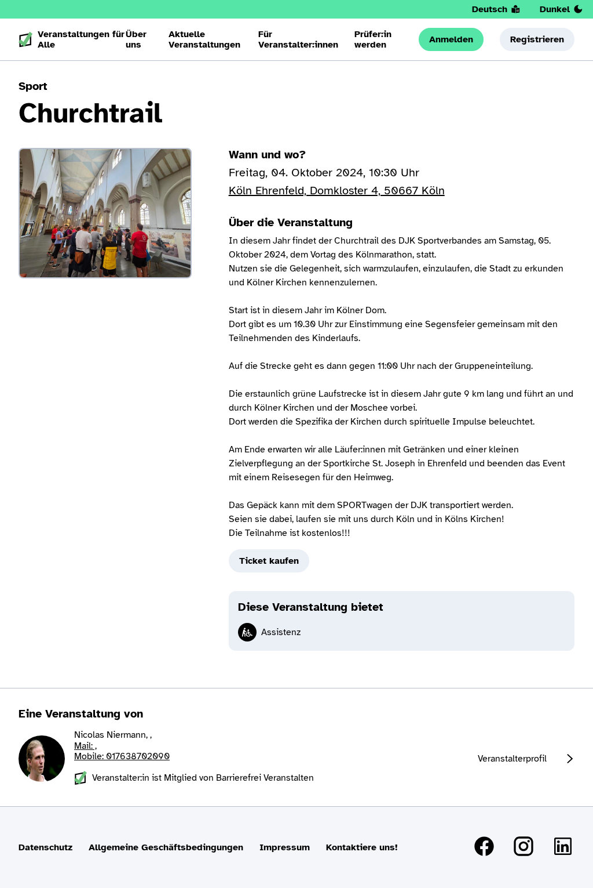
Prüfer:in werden (372, 39)
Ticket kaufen (269, 561)
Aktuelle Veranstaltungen (204, 39)
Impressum (284, 847)
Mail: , (85, 746)
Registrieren (537, 39)
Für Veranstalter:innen (298, 39)
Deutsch (489, 9)
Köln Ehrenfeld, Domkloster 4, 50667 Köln (337, 190)
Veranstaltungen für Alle (81, 39)
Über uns (136, 39)
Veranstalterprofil (512, 758)
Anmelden (451, 39)
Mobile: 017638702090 (122, 756)
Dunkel (555, 9)
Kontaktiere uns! (362, 847)
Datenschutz (45, 847)
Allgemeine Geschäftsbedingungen (166, 847)
